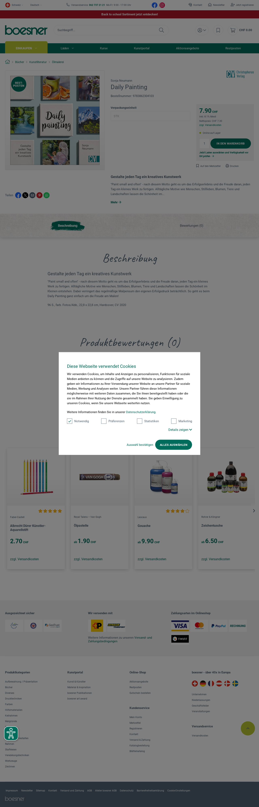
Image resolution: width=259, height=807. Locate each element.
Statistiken (151, 421)
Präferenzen (116, 421)
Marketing (185, 421)
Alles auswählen (173, 444)
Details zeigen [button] (178, 429)
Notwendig (81, 421)
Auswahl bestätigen (140, 444)
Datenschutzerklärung (140, 412)
